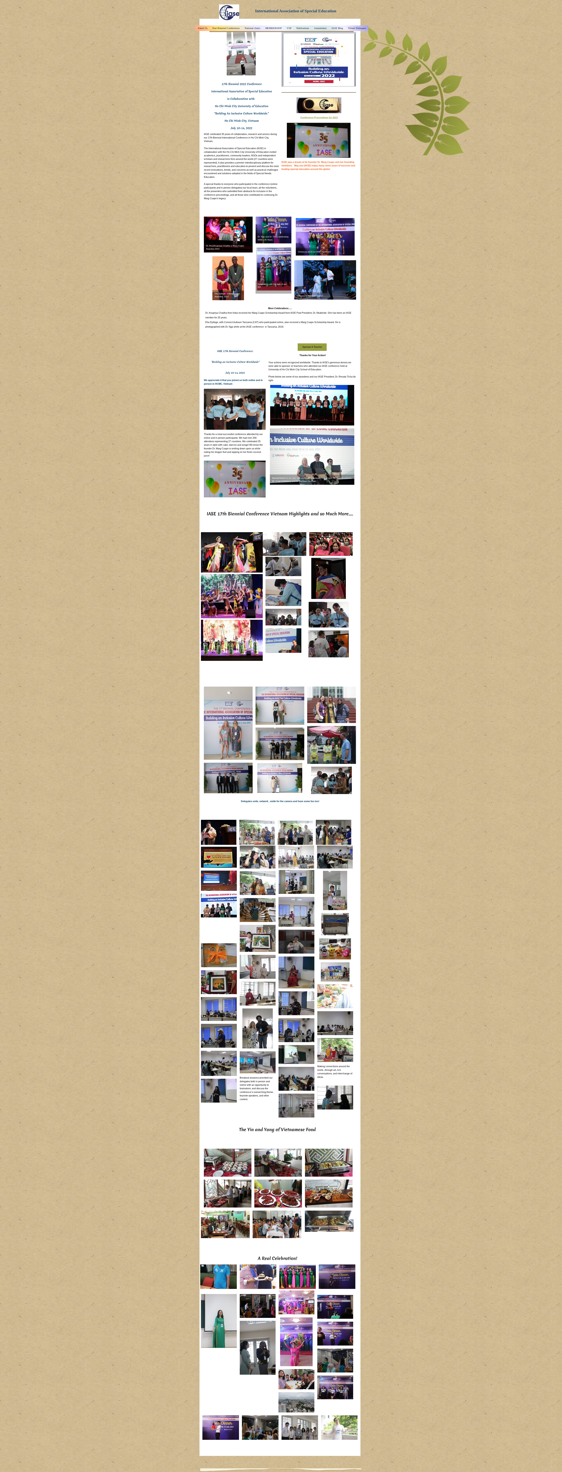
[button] (232, 596)
